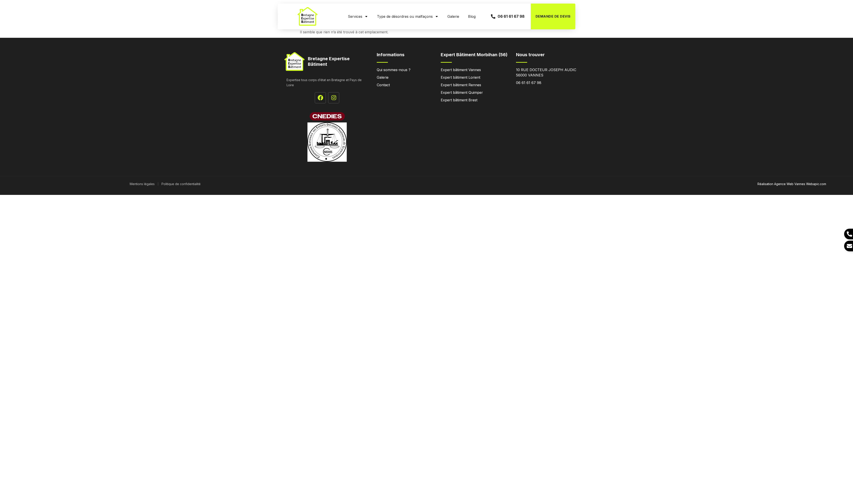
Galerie (453, 16)
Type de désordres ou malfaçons (405, 16)
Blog (472, 16)
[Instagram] (333, 97)
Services (355, 16)
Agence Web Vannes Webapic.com (800, 184)
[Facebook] (320, 97)
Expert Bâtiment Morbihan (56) (474, 54)
